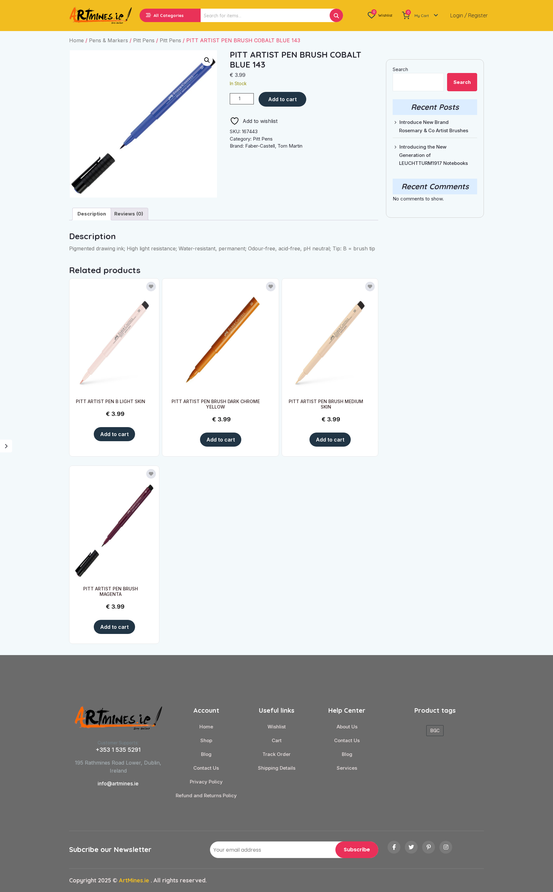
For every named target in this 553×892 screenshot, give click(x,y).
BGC (435, 730)
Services (347, 768)
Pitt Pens (144, 40)
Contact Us (206, 768)
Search (400, 69)
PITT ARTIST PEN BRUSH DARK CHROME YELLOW (216, 404)
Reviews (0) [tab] (128, 214)
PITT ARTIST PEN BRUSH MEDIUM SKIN (326, 404)
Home (76, 40)
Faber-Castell (260, 146)
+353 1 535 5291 (118, 749)
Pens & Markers (108, 40)
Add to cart (282, 99)
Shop (206, 740)
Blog (206, 754)
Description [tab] (91, 214)
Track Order (276, 754)
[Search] (336, 15)
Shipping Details (276, 768)
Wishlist (277, 727)
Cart (277, 740)
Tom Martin (289, 146)
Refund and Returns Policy (206, 796)
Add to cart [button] (114, 434)
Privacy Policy (206, 782)
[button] (207, 60)
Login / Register (469, 15)
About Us (347, 727)
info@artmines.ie (118, 783)
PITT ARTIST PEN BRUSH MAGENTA (110, 591)
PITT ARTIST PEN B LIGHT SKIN (110, 401)
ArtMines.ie (134, 880)
